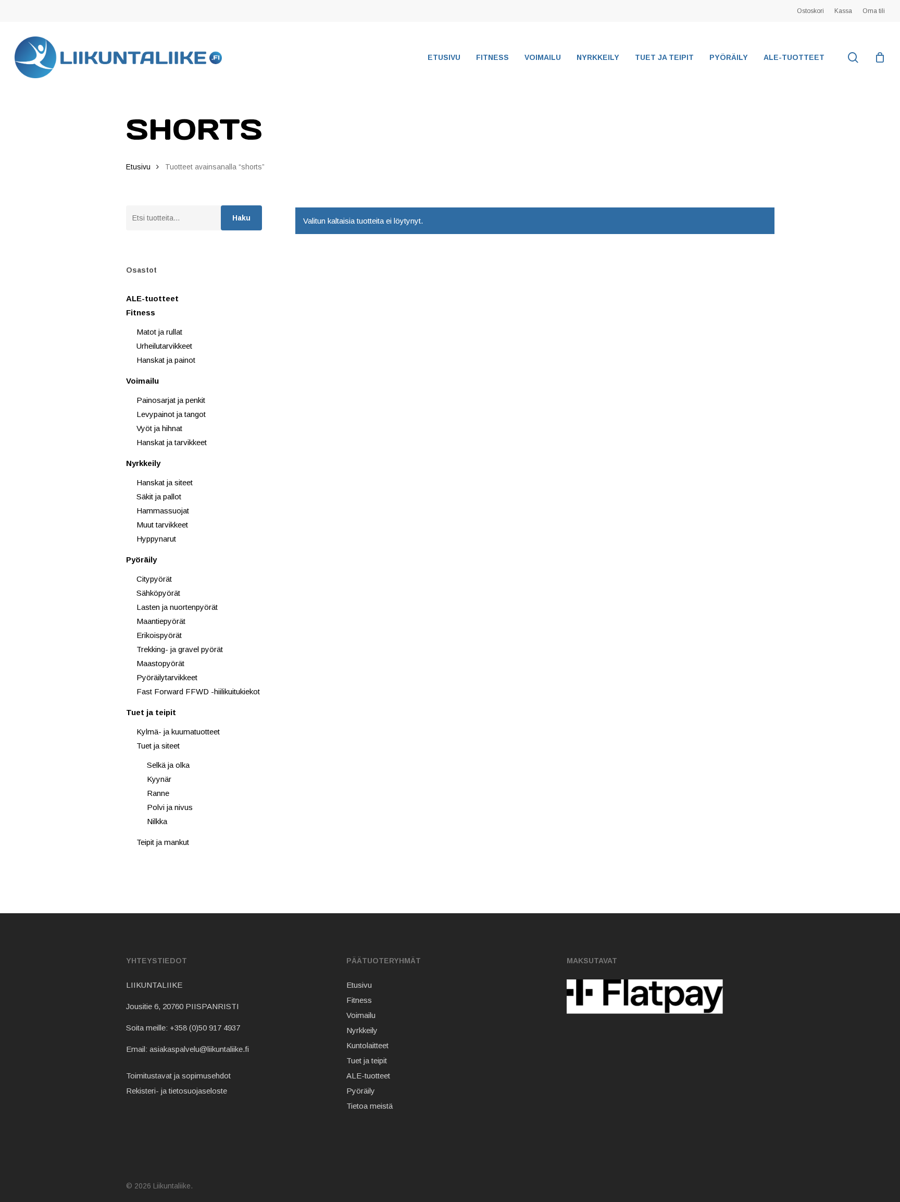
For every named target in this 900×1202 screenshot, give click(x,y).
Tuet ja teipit (151, 712)
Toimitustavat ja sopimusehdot (178, 1075)
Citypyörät (154, 578)
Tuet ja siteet (158, 745)
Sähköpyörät (158, 592)
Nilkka (157, 821)
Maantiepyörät (160, 621)
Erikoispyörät (159, 635)
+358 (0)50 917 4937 (205, 1027)
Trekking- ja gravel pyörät (179, 649)
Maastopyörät (160, 663)
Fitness (140, 312)
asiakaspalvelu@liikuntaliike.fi (199, 1049)
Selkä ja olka (168, 765)
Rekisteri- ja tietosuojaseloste (176, 1090)
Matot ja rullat (159, 331)
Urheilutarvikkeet (164, 345)
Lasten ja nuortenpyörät (177, 607)
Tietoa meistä (369, 1105)
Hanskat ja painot (165, 359)
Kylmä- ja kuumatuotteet (178, 731)
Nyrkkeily (143, 463)
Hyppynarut (156, 538)
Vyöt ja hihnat (159, 428)
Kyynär (159, 779)
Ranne (158, 793)
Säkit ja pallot (158, 496)
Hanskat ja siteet (164, 482)
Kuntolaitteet (367, 1045)
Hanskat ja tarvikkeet (171, 442)
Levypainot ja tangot (171, 414)
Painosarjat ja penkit (170, 400)
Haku (241, 218)
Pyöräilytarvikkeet (166, 677)
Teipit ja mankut (162, 842)
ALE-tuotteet (152, 298)
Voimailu (142, 380)
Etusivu (138, 167)
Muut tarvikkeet (162, 524)
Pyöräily (141, 559)
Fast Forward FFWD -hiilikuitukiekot (198, 691)
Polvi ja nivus (170, 807)
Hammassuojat (162, 510)
